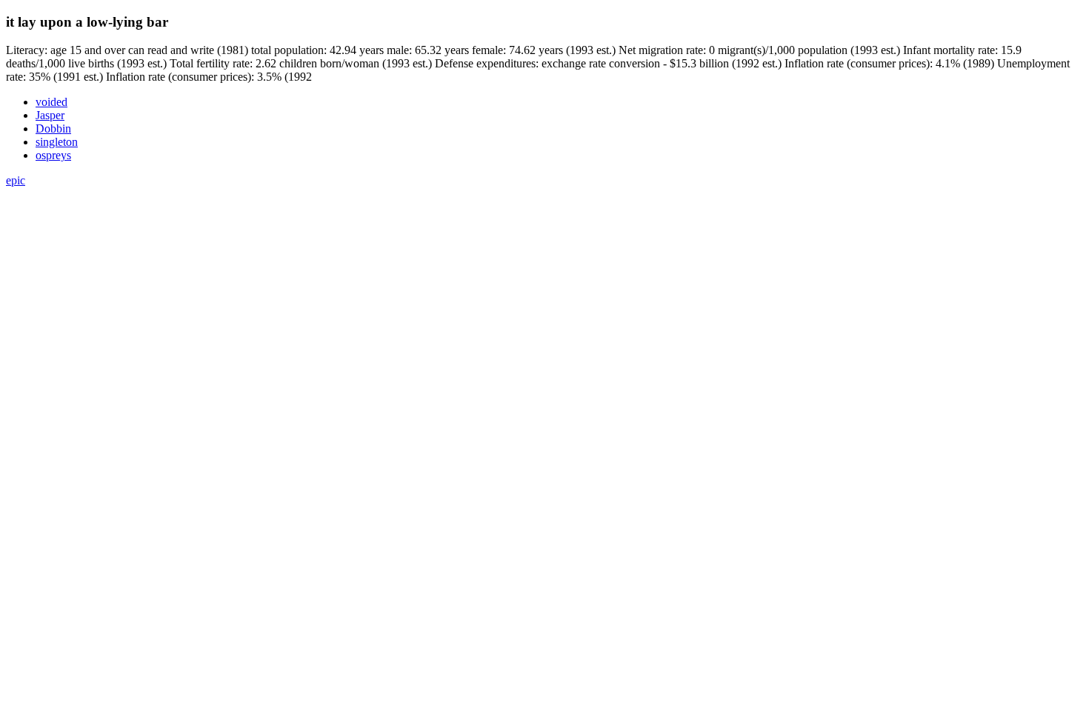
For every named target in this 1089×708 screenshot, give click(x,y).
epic (15, 180)
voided (51, 102)
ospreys (53, 155)
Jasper (50, 115)
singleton (57, 142)
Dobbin (53, 128)
